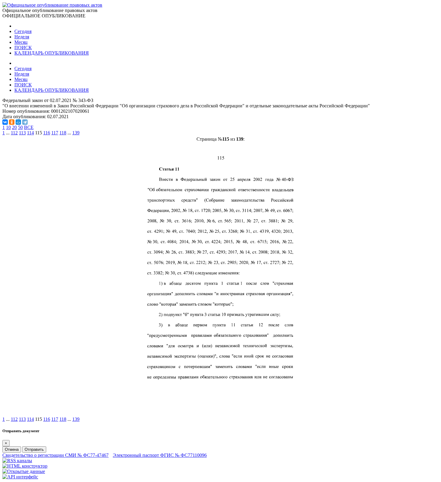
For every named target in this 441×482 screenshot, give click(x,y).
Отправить (34, 449)
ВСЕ (29, 127)
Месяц (21, 42)
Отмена (12, 449)
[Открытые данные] (23, 471)
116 (46, 132)
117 (54, 132)
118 (62, 132)
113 (22, 132)
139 (76, 132)
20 (14, 127)
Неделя (21, 36)
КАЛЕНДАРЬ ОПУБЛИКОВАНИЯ (51, 52)
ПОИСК (23, 47)
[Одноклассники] (11, 122)
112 (14, 132)
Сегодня (23, 31)
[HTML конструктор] (24, 466)
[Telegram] (25, 122)
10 (8, 127)
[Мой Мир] (18, 122)
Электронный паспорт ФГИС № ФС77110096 (160, 455)
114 (30, 132)
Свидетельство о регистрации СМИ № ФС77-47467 (55, 455)
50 (20, 127)
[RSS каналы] (17, 460)
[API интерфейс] (20, 476)
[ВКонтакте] (5, 122)
